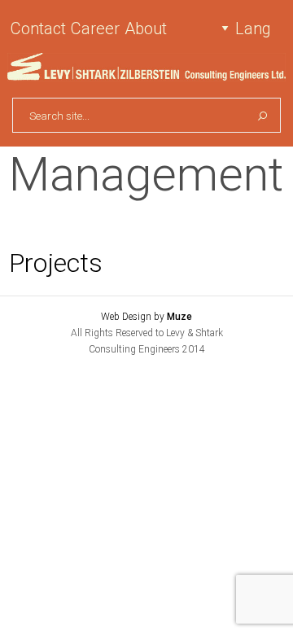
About (146, 28)
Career (95, 28)
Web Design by (146, 316)
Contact (38, 28)
